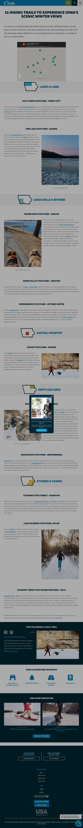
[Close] (52, 396)
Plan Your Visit (41, 430)
